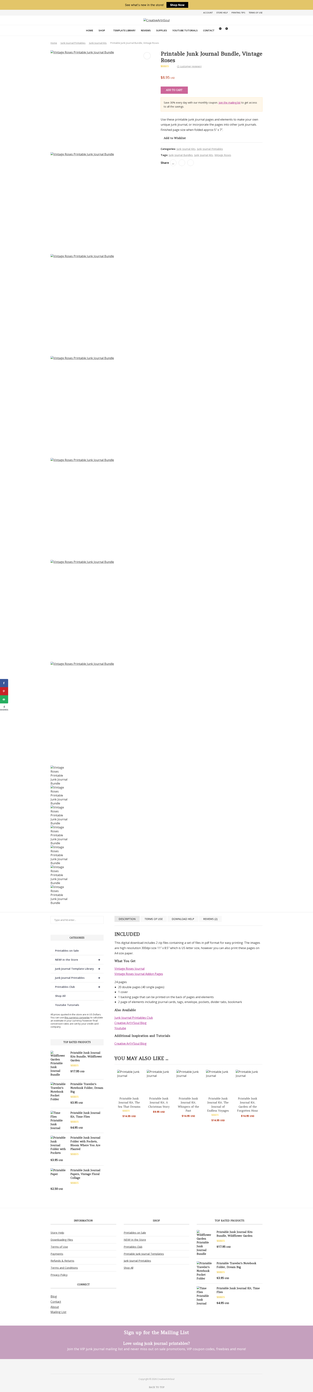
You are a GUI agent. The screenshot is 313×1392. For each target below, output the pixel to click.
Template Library (124, 30)
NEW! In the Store (135, 1239)
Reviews (146, 30)
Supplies (161, 30)
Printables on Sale (67, 950)
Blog (54, 1296)
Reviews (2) (210, 919)
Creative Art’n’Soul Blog (130, 1023)
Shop (102, 30)
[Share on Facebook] (173, 162)
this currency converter (77, 1017)
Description (127, 919)
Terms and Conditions (64, 1267)
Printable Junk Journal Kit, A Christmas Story (159, 1102)
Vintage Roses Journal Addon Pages (138, 974)
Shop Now (177, 5)
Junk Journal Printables (73, 43)
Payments (57, 1254)
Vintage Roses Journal (129, 969)
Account (208, 12)
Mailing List (58, 1312)
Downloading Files (62, 1239)
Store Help (222, 12)
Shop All (60, 996)
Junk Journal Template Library (77, 968)
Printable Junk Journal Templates (144, 1254)
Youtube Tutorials (185, 30)
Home (89, 30)
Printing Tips (238, 12)
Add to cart (174, 90)
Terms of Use (255, 12)
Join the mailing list (230, 102)
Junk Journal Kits (98, 43)
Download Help (183, 919)
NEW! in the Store (77, 959)
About (55, 1307)
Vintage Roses (222, 155)
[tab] (127, 919)
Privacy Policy (59, 1275)
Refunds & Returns (62, 1260)
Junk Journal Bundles (181, 155)
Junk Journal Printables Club (133, 1018)
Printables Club (77, 986)
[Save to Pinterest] (4, 691)
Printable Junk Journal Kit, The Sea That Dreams (129, 1102)
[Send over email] (4, 699)
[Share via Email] (190, 162)
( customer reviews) (189, 66)
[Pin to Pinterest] (182, 162)
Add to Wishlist (175, 138)
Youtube (120, 1028)
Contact (208, 30)
